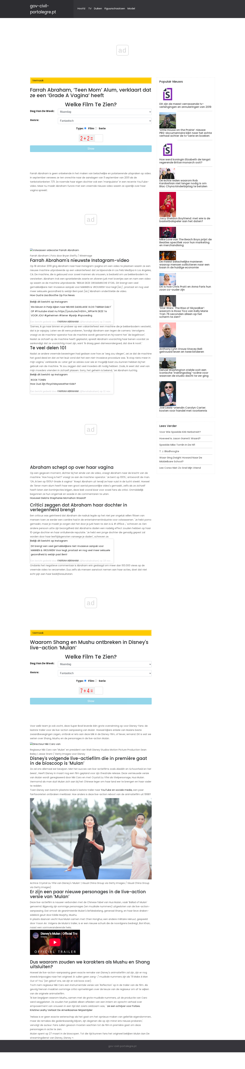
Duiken (98, 8)
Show (91, 148)
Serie (102, 128)
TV (90, 8)
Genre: (35, 120)
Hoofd (81, 8)
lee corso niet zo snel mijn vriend (180, 467)
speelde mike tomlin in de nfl (177, 444)
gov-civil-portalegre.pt (122, 1046)
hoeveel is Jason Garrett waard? (179, 438)
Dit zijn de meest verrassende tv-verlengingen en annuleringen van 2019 (185, 105)
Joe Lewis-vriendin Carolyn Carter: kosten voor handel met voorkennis (183, 409)
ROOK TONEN (38, 380)
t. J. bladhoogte (169, 451)
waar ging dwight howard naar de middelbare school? (180, 459)
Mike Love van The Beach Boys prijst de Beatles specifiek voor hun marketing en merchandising (185, 242)
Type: (80, 128)
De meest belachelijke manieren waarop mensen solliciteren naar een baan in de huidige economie (184, 264)
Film (91, 128)
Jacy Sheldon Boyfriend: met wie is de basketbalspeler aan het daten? (184, 219)
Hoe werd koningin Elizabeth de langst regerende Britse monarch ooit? (184, 161)
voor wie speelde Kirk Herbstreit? (180, 432)
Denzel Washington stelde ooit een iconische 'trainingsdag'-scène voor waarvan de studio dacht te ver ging (183, 373)
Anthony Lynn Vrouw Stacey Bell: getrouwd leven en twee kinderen (181, 350)
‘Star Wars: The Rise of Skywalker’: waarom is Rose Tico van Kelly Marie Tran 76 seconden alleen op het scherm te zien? (183, 312)
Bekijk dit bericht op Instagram (49, 301)
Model (131, 8)
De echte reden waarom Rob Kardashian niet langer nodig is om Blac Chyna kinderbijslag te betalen (183, 183)
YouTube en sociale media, (116, 790)
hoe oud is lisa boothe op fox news (52, 295)
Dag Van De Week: (42, 111)
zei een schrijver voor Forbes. (123, 1006)
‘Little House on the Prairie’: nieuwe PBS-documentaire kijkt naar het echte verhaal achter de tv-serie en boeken (185, 133)
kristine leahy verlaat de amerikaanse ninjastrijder (61, 1010)
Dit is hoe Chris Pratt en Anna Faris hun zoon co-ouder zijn (185, 288)
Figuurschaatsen (114, 8)
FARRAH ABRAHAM (68, 321)
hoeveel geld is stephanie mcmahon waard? (58, 498)
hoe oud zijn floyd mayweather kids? (53, 384)
